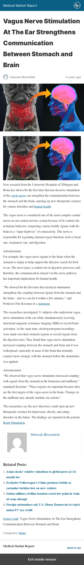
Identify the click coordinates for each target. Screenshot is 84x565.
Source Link (10, 518)
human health (42, 206)
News (22, 533)
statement (44, 303)
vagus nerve (18, 195)
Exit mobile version (42, 559)
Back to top (74, 547)
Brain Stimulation (14, 422)
